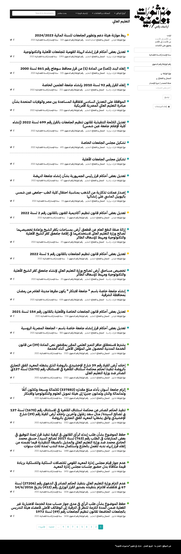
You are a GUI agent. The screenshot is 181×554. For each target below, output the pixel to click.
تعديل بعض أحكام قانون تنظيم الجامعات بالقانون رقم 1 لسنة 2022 (78, 254)
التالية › (51, 526)
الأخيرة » (41, 526)
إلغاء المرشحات (161, 106)
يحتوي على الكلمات (163, 45)
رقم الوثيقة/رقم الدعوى (161, 64)
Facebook (14, 40)
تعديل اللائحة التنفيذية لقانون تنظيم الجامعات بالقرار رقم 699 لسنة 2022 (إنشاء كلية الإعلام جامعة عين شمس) (69, 124)
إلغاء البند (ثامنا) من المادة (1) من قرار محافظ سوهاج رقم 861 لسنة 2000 (73, 68)
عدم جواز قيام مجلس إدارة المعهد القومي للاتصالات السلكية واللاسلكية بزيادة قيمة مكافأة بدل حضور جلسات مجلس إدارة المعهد (71, 464)
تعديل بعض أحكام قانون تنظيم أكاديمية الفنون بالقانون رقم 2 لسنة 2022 (73, 213)
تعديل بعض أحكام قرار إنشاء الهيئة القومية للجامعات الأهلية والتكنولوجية (74, 51)
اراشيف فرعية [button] (82, 13)
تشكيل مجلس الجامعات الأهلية (104, 159)
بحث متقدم (62, 13)
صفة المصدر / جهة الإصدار (160, 83)
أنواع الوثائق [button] (120, 13)
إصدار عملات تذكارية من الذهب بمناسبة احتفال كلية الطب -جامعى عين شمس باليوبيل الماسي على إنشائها (71, 194)
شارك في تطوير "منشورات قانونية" (128, 546)
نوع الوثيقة (167, 73)
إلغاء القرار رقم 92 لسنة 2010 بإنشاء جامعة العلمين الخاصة (84, 85)
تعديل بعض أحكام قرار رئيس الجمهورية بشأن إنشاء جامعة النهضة (79, 175)
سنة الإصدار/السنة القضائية (160, 55)
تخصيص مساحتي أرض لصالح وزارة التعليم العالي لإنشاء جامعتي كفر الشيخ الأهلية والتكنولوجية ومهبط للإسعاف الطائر (69, 272)
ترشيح (167, 97)
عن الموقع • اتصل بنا (162, 546)
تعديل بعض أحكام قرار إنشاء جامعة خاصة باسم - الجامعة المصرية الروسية (73, 328)
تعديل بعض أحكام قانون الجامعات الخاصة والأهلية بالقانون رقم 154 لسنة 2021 (69, 311)
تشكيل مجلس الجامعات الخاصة (103, 142)
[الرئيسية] (152, 16)
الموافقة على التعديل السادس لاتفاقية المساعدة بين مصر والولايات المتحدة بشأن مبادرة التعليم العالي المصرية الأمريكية (69, 103)
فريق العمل (148, 546)
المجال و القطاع (164, 78)
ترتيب (169, 35)
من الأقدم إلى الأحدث (163, 38)
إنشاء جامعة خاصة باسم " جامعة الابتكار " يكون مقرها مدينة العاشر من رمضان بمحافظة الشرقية (71, 293)
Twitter (11, 40)
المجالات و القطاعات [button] (101, 13)
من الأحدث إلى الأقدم (163, 41)
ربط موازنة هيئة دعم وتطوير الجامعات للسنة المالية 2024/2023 (80, 35)
